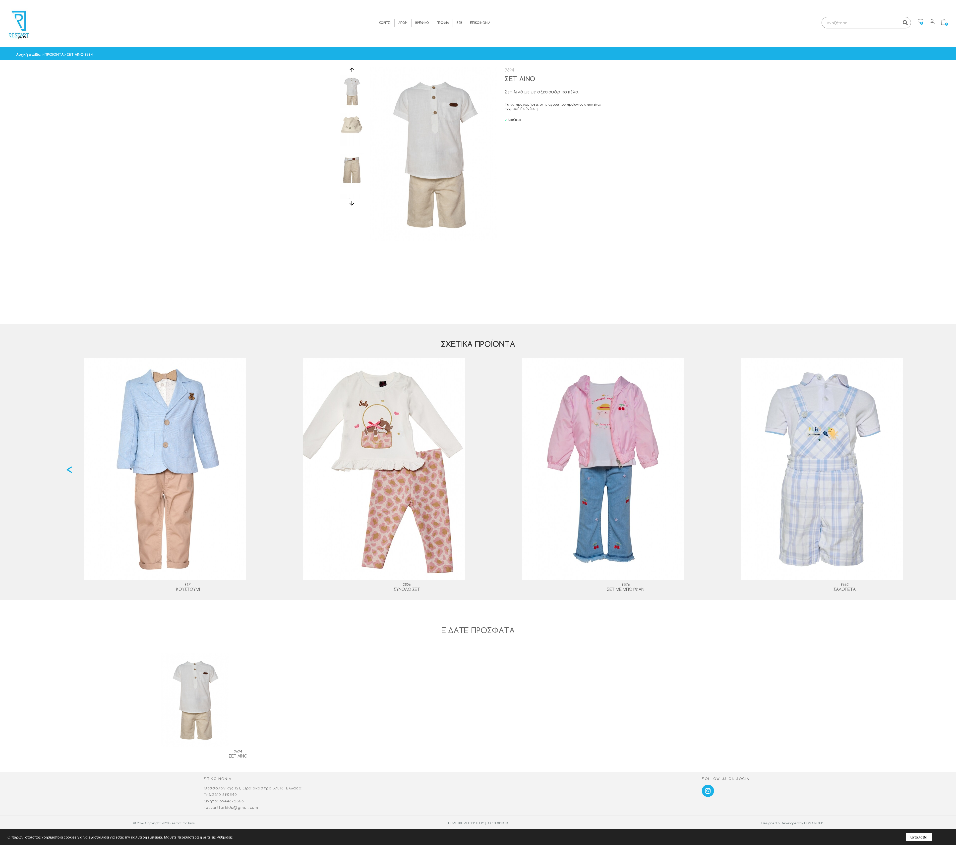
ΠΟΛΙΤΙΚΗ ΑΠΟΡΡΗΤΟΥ (465, 823)
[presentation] (69, 469)
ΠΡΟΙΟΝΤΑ (54, 54)
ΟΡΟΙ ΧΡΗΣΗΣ (498, 823)
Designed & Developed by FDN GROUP (792, 823)
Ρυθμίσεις (225, 837)
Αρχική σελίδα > (30, 54)
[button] (351, 72)
